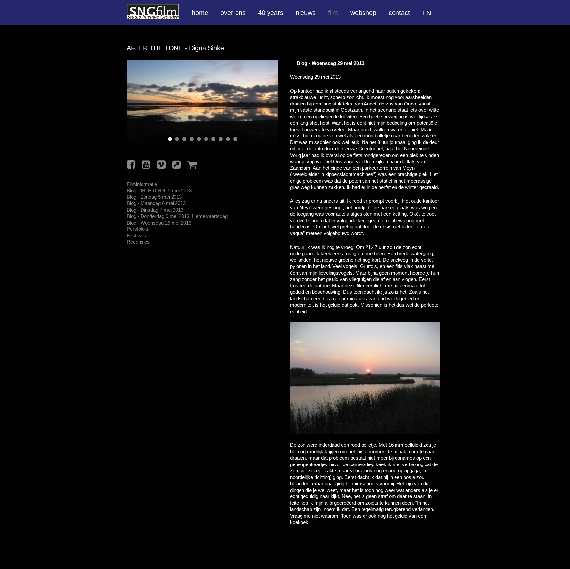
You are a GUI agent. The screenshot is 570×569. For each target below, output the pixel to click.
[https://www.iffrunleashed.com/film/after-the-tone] (176, 164)
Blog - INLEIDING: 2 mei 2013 (159, 190)
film (333, 12)
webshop (363, 12)
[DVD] (192, 164)
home (200, 12)
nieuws (306, 12)
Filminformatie (142, 184)
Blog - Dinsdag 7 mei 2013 (155, 210)
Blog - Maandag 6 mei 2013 (156, 203)
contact (399, 12)
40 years (270, 12)
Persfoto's (137, 229)
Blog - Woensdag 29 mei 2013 (159, 222)
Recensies (138, 242)
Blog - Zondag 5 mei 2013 (154, 197)
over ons (233, 12)
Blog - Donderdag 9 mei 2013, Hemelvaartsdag (177, 216)
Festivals (136, 235)
